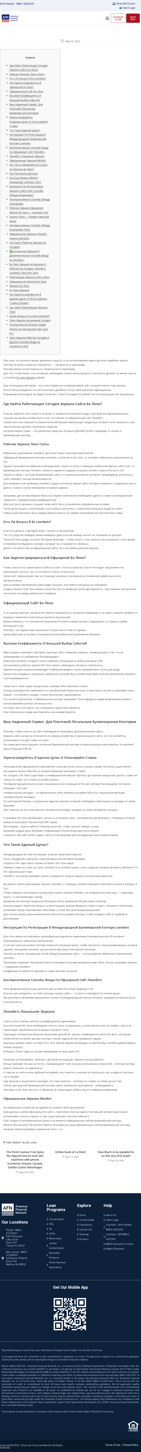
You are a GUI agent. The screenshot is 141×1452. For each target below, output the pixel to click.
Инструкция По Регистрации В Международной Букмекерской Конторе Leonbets (27, 139)
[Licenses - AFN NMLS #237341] (121, 1237)
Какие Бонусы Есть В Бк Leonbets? (29, 316)
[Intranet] (87, 1239)
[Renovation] (58, 1238)
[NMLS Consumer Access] (121, 1244)
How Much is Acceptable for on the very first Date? (116, 1154)
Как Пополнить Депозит (23, 173)
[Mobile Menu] (107, 18)
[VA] (58, 1228)
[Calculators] (87, 1224)
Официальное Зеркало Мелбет (27, 160)
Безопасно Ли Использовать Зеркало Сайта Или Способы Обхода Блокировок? (26, 191)
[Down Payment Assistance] (58, 1265)
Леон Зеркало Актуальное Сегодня (29, 320)
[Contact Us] (87, 1229)
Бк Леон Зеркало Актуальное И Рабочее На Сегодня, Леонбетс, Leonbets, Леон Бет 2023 (27, 268)
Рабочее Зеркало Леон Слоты (26, 74)
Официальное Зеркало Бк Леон (28, 281)
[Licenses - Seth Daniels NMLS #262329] (121, 1227)
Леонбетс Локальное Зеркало (26, 156)
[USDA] (58, 1233)
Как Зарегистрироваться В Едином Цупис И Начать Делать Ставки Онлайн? (28, 299)
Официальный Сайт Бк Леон (26, 91)
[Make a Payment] (121, 1248)
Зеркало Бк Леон (19, 285)
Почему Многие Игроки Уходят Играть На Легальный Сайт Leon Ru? (28, 329)
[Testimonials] (87, 1220)
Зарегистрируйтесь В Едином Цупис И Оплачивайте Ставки (28, 121)
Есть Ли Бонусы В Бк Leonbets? (27, 78)
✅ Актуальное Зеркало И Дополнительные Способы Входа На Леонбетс (29, 255)
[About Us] (121, 1215)
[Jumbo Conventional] (58, 1245)
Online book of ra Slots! (70, 1152)
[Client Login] (121, 1220)
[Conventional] (58, 1219)
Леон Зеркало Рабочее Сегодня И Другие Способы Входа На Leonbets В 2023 (29, 342)
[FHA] (58, 1224)
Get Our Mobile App (70, 1287)
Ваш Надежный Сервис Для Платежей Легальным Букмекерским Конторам (26, 109)
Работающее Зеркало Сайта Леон (29, 277)
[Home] (87, 1215)
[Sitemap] (87, 1234)
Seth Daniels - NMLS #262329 (17, 3)
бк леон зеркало (25, 377)
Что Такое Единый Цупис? (24, 130)
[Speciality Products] (58, 1255)
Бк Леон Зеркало (19, 290)
